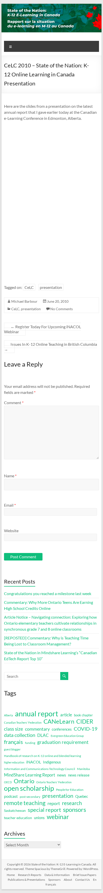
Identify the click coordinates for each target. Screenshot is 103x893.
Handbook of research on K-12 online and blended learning (42, 756)
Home (11, 875)
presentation (51, 287)
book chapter (83, 715)
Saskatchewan (15, 810)
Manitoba (83, 768)
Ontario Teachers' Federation (54, 782)
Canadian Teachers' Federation (23, 722)
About (68, 879)
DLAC (43, 735)
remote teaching (25, 803)
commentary (37, 729)
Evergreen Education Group (67, 735)
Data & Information (57, 875)
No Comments (61, 309)
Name (10, 475)
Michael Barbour (24, 301)
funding (30, 743)
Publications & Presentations (26, 879)
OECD (8, 782)
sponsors (74, 810)
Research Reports (29, 875)
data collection (19, 735)
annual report (36, 714)
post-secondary (30, 796)
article (66, 714)
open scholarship (29, 788)
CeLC (29, 287)
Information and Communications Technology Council (39, 768)
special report (44, 810)
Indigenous (52, 762)
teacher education (18, 818)
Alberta (8, 715)
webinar (58, 817)
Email (10, 505)
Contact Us (82, 879)
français (13, 742)
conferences (62, 729)
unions (39, 817)
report (54, 803)
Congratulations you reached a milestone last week (47, 593)
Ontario (24, 781)
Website (11, 530)
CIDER (84, 721)
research (72, 803)
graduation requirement (62, 742)
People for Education (70, 790)
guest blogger (12, 749)
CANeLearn (59, 721)
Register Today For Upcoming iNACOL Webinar (42, 329)
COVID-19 (86, 729)
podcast (11, 796)
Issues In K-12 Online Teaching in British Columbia (50, 347)
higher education (14, 762)
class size (13, 729)
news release (79, 775)
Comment (14, 402)
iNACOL (33, 762)
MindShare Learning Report (29, 774)
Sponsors (54, 879)
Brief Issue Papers (84, 875)
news (61, 774)
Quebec (81, 796)
